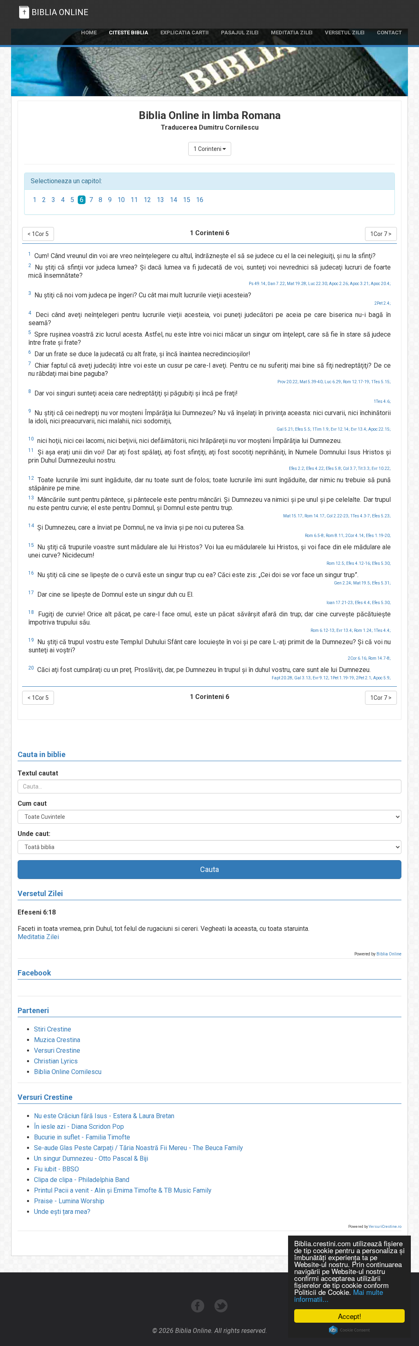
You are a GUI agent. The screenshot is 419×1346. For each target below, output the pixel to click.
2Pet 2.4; (382, 303)
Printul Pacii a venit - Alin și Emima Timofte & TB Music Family (123, 1190)
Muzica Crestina (57, 1040)
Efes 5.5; (303, 429)
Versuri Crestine (57, 1050)
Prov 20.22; (288, 382)
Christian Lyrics (56, 1061)
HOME (89, 32)
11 (134, 200)
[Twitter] (221, 1310)
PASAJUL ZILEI (240, 32)
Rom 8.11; (335, 535)
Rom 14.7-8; (379, 658)
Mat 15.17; (293, 516)
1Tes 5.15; (381, 382)
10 (121, 200)
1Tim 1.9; (321, 429)
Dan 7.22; (277, 283)
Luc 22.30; (318, 283)
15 (186, 200)
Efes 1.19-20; (378, 535)
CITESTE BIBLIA (128, 32)
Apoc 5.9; (382, 678)
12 (147, 200)
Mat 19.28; (297, 283)
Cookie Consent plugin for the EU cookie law (349, 1330)
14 (173, 200)
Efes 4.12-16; (358, 563)
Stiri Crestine (52, 1029)
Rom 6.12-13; (323, 630)
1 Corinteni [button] (208, 149)
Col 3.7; (350, 468)
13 (160, 200)
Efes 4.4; (363, 602)
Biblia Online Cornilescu (67, 1072)
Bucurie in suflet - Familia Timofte (82, 1137)
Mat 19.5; (362, 583)
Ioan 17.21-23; (340, 602)
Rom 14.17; (315, 516)
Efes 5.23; (381, 516)
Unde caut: (34, 834)
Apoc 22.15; (379, 429)
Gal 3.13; (303, 678)
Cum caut (32, 803)
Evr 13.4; (359, 429)
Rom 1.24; (363, 630)
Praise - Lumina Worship (69, 1201)
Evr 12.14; (340, 429)
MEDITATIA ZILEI (292, 32)
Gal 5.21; (285, 429)
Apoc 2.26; (339, 283)
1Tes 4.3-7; (360, 516)
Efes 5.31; (381, 583)
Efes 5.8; (334, 468)
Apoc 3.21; (360, 283)
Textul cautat (38, 773)
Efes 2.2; (297, 468)
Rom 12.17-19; (356, 382)
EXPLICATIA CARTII (184, 32)
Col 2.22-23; (338, 516)
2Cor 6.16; (357, 658)
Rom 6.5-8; (315, 535)
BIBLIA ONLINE (60, 12)
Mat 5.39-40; (312, 382)
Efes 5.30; (381, 563)
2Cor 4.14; (355, 535)
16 (199, 200)
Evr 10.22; (381, 468)
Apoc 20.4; (381, 283)
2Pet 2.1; (364, 678)
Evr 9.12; (321, 678)
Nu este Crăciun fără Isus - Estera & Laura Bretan (104, 1116)
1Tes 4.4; (382, 630)
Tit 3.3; (364, 468)
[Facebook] (198, 1310)
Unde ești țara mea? (62, 1212)
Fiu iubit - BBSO (56, 1169)
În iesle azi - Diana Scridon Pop (79, 1126)
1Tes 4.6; (382, 401)
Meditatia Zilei (38, 937)
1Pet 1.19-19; (342, 678)
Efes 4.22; (315, 468)
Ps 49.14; (258, 283)
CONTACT (389, 32)
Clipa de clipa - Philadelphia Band (81, 1180)
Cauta (209, 869)
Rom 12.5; (336, 563)
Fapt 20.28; (282, 678)
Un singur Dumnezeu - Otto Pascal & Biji (91, 1158)
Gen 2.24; (343, 583)
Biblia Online (388, 954)
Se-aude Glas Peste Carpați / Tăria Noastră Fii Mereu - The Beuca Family (138, 1148)
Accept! (349, 1316)
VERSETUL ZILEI (345, 32)
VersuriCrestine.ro (385, 1227)
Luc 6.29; (333, 382)
